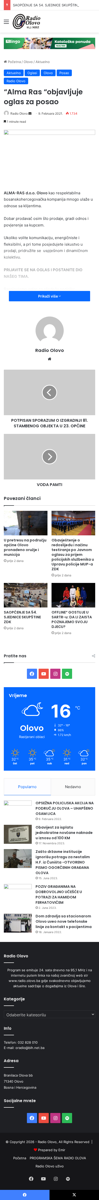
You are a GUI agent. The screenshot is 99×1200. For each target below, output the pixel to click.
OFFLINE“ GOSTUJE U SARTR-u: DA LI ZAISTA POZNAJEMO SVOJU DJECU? (72, 619)
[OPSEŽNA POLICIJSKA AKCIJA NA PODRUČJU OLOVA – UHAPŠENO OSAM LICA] (18, 810)
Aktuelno (43, 62)
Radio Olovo (16, 81)
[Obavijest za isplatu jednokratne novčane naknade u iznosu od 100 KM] (18, 834)
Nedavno (73, 786)
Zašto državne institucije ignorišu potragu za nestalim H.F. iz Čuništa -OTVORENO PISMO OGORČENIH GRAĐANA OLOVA (63, 862)
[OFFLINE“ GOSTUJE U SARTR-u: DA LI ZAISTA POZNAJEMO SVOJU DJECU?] (73, 595)
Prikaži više (48, 296)
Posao (64, 73)
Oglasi (32, 73)
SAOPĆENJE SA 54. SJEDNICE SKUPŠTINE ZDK (50, 5)
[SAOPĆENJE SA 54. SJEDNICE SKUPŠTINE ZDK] (25, 595)
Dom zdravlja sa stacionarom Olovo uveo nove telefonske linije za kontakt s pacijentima (64, 921)
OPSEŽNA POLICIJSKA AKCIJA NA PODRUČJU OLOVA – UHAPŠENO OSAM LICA (65, 808)
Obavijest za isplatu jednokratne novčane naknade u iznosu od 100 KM (64, 832)
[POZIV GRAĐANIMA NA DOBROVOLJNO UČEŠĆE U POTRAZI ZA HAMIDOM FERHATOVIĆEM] (18, 893)
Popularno (27, 786)
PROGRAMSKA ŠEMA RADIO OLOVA (58, 1158)
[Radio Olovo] (26, 21)
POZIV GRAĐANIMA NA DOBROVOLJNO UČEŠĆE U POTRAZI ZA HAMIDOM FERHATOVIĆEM (59, 894)
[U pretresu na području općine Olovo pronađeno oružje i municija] (25, 523)
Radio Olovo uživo (50, 1166)
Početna (14, 62)
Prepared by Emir (51, 1150)
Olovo (28, 62)
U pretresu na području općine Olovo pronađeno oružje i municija (25, 547)
